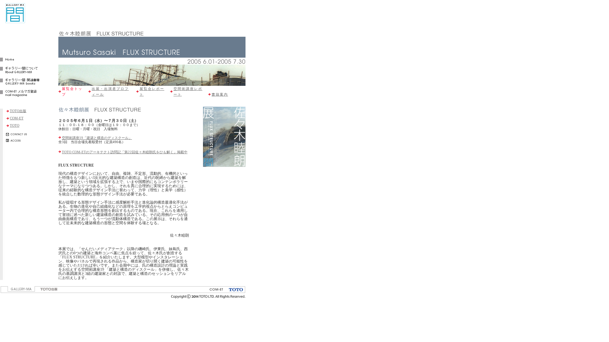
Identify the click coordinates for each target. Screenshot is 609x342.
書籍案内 (220, 94)
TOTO (14, 125)
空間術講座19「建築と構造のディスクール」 (97, 138)
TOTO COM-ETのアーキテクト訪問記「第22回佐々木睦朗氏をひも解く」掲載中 (124, 152)
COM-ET (16, 118)
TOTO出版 (18, 111)
